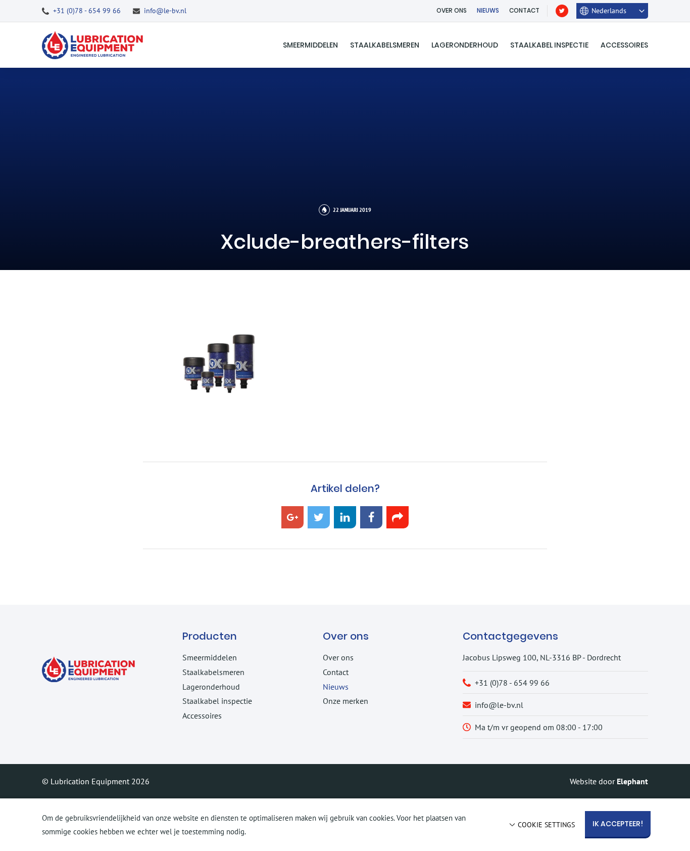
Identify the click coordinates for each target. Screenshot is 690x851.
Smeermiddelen (310, 45)
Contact (524, 10)
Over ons (451, 10)
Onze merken (345, 701)
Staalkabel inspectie (549, 45)
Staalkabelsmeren (384, 45)
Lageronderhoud (464, 45)
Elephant (632, 781)
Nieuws (488, 10)
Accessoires (624, 45)
